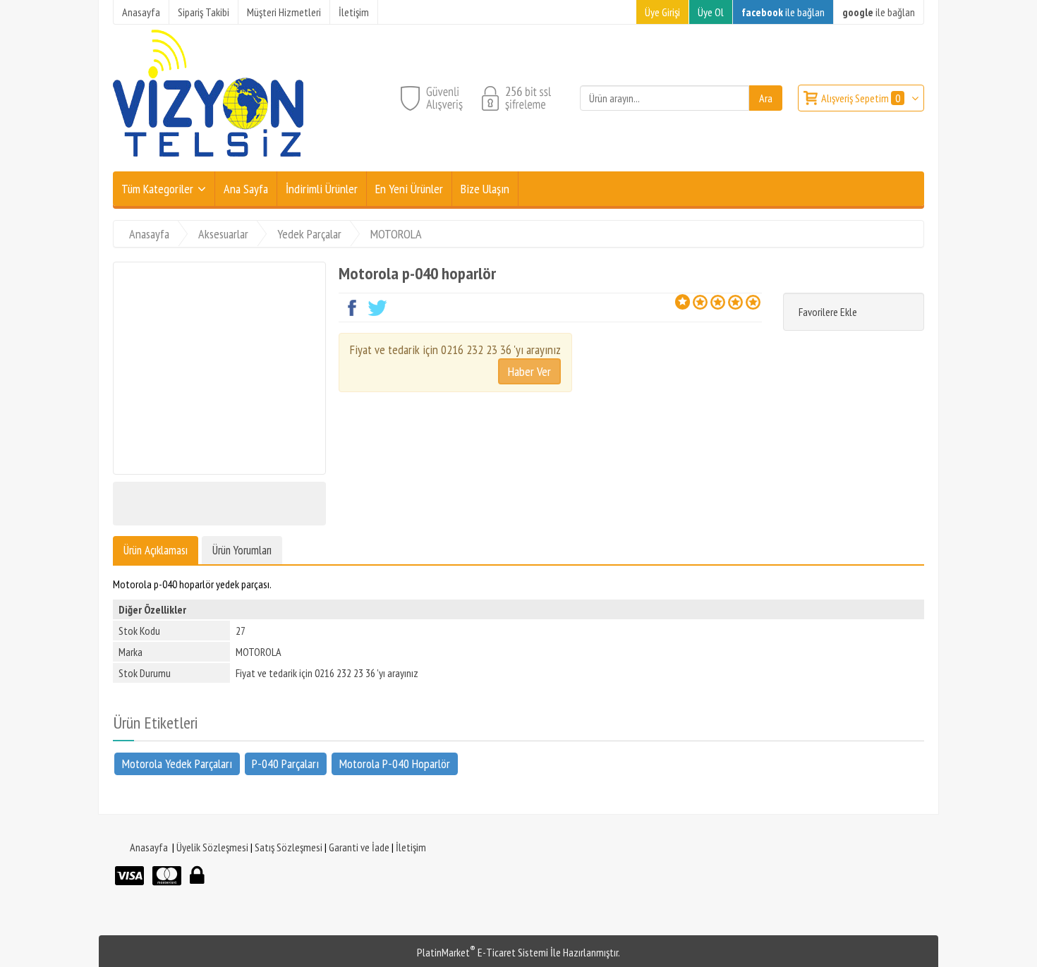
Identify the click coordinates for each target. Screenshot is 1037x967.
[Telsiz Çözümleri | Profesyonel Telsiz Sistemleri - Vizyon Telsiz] (208, 163)
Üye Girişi (662, 12)
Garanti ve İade (359, 847)
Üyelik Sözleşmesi (212, 847)
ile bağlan (783, 12)
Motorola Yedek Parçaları (177, 763)
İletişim (411, 847)
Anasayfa (149, 847)
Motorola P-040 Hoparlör (394, 763)
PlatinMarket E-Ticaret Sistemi (482, 952)
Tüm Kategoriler (157, 189)
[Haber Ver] (529, 371)
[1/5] (682, 301)
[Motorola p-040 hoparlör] (219, 368)
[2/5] (691, 301)
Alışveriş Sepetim (860, 98)
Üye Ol (711, 12)
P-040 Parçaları (285, 763)
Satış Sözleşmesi (288, 847)
